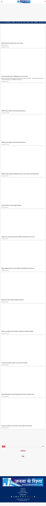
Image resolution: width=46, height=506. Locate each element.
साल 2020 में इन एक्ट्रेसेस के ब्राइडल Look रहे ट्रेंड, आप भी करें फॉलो (14, 362)
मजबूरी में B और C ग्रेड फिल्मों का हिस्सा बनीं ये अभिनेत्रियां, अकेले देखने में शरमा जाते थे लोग (17, 236)
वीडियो (3, 446)
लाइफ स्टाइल (41, 22)
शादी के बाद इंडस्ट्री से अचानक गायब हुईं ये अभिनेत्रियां (11, 205)
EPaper (31, 22)
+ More (43, 446)
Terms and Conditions (23, 492)
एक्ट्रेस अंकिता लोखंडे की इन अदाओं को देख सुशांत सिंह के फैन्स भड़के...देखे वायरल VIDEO (17, 394)
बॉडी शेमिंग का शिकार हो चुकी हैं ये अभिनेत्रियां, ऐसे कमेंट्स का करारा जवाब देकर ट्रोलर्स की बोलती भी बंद (20, 174)
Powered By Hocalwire (23, 500)
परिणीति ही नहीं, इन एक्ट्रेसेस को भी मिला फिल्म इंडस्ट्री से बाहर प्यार (13, 110)
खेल (21, 22)
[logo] (23, 1)
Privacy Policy (23, 491)
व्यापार (24, 22)
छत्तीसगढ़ (13, 22)
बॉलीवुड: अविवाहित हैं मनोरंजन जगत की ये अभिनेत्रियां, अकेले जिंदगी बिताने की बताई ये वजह (17, 268)
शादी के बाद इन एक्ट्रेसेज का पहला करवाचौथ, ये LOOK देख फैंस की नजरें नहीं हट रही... (17, 425)
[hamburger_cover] (1, 1)
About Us (23, 488)
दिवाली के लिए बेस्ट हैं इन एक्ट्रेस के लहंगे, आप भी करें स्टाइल (12, 43)
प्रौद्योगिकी (36, 22)
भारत (3, 22)
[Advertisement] (23, 12)
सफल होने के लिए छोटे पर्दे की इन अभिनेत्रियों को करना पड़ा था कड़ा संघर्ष (14, 76)
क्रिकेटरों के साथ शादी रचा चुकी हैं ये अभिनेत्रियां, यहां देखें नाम (12, 299)
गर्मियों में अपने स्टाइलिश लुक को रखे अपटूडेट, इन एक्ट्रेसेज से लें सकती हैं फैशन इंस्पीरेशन (17, 331)
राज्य (16, 22)
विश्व (19, 22)
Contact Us (23, 489)
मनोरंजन (27, 22)
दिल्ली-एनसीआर (8, 22)
